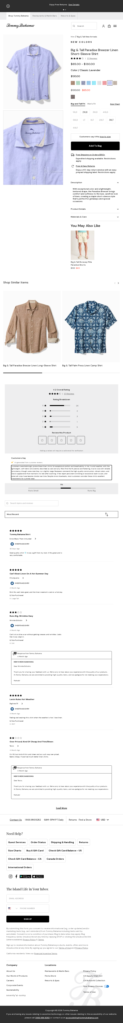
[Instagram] (11, 876)
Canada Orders (55, 858)
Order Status (38, 842)
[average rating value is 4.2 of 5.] (78, 58)
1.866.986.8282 (42, 1017)
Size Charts (14, 850)
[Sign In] (103, 26)
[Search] (84, 26)
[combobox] (12, 908)
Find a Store (50, 976)
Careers (10, 980)
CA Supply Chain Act (92, 976)
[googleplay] (26, 876)
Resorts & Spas (52, 980)
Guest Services (17, 842)
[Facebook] (17, 876)
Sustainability (12, 990)
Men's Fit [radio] (91, 104)
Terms (41, 939)
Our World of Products (17, 976)
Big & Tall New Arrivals (87, 36)
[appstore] (38, 876)
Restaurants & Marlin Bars (57, 971)
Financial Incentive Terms (45, 953)
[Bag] (109, 26)
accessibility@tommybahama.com (82, 1017)
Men (73, 36)
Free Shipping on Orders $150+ (90, 155)
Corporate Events (14, 985)
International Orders (20, 867)
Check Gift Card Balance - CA (24, 858)
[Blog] (16, 995)
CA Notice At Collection (94, 980)
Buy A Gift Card (35, 850)
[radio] (73, 83)
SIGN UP (28, 919)
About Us (10, 971)
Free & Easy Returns (85, 166)
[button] (63, 9)
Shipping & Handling (62, 842)
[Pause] (8, 6)
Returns (83, 842)
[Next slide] (118, 283)
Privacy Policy (29, 939)
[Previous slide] (114, 283)
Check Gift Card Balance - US (65, 850)
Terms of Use (65, 948)
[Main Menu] (115, 26)
